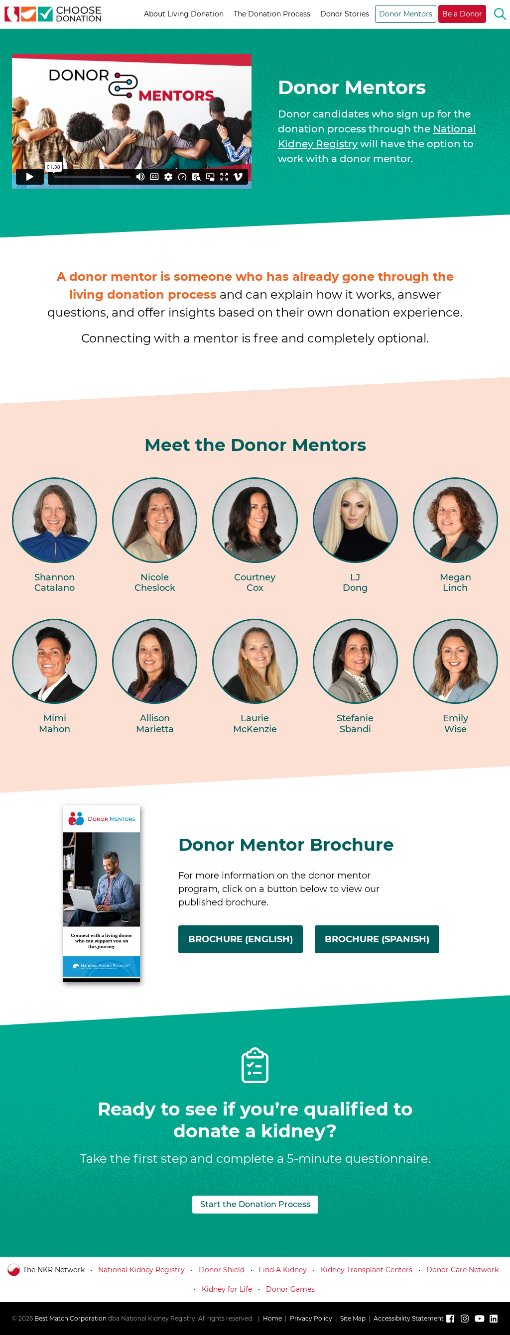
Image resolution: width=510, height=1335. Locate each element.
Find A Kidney (282, 1269)
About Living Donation (184, 13)
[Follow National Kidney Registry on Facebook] (450, 1318)
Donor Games (290, 1289)
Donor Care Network (462, 1269)
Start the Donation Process (255, 1204)
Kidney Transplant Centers (366, 1269)
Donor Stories (344, 13)
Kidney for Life (227, 1289)
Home (272, 1318)
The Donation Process (272, 13)
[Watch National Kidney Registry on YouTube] (479, 1318)
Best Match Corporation (70, 1318)
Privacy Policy (311, 1318)
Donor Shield (222, 1269)
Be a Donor (462, 13)
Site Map (353, 1318)
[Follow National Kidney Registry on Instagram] (464, 1318)
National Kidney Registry (141, 1269)
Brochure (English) (245, 943)
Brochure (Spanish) (382, 943)
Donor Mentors (405, 13)
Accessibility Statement (409, 1318)
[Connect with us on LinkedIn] (493, 1318)
